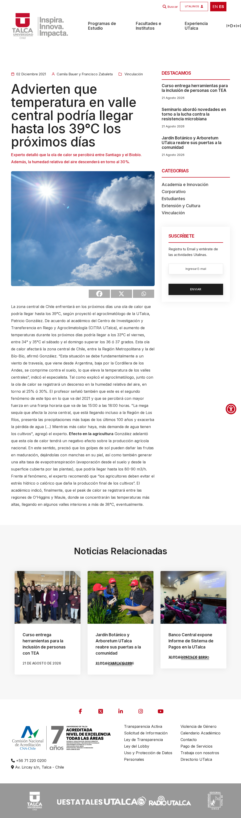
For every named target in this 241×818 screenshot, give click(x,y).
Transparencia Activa (143, 726)
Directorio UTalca (196, 759)
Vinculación (133, 74)
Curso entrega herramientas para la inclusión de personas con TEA (195, 88)
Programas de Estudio (102, 26)
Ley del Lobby (136, 746)
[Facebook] (99, 294)
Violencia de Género (199, 726)
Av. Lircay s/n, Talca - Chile (39, 767)
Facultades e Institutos (148, 26)
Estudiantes (173, 198)
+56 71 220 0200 (30, 760)
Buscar (173, 6)
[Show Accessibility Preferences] (231, 409)
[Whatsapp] (143, 294)
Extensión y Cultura (181, 205)
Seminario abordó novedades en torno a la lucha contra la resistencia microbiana (194, 114)
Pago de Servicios (197, 746)
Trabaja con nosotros (200, 752)
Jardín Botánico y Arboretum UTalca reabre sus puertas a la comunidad (191, 143)
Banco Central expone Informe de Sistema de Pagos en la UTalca (191, 640)
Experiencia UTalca (196, 26)
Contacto (189, 739)
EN (215, 6)
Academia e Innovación (185, 184)
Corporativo (174, 191)
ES (221, 6)
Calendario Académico (201, 733)
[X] (121, 294)
